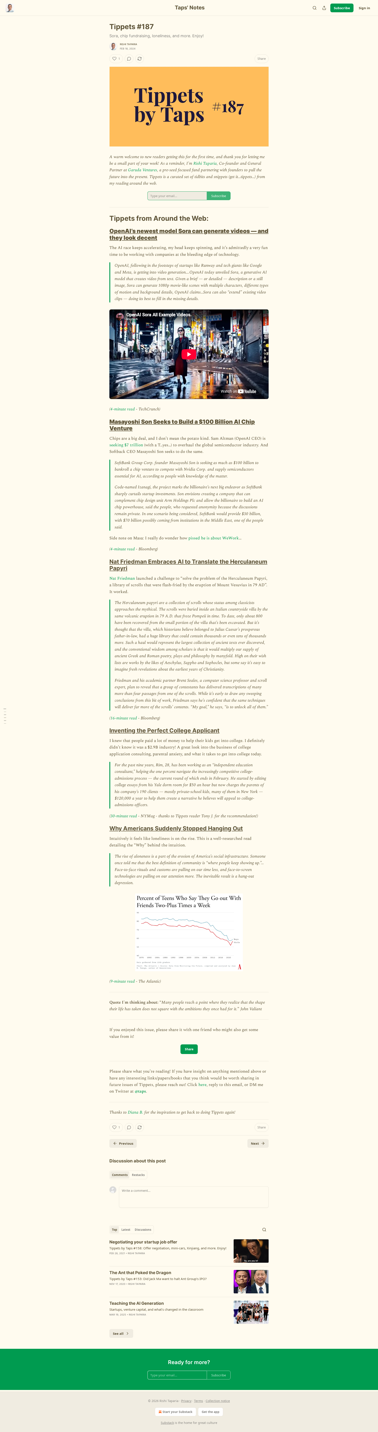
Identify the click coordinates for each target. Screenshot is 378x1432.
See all (118, 1333)
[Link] (103, 218)
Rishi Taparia (128, 44)
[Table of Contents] (5, 716)
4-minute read (122, 409)
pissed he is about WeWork (213, 538)
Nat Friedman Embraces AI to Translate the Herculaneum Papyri (188, 565)
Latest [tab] (125, 1230)
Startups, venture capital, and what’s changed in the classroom (156, 1309)
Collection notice (218, 1401)
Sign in (364, 8)
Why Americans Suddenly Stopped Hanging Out (176, 828)
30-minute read (123, 816)
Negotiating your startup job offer (143, 1242)
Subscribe (342, 8)
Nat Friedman (122, 578)
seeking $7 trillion (126, 445)
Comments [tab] (120, 1175)
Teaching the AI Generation (136, 1303)
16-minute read (123, 718)
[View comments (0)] (129, 58)
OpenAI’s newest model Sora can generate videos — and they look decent (188, 234)
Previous (126, 1143)
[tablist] (128, 1175)
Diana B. (135, 1112)
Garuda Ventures (142, 170)
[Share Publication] (324, 8)
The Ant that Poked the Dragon (140, 1272)
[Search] (314, 8)
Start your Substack (177, 1412)
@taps (140, 1091)
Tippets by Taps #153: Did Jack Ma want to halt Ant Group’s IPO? (158, 1279)
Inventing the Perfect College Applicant (164, 730)
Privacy (186, 1401)
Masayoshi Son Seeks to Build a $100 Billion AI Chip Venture (182, 425)
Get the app (210, 1412)
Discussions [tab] (143, 1230)
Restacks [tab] (138, 1175)
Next (255, 1143)
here (202, 1085)
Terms (198, 1401)
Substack (167, 1423)
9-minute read (122, 981)
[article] (189, 1251)
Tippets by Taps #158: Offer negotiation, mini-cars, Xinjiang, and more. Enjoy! (167, 1248)
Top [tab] (114, 1230)
